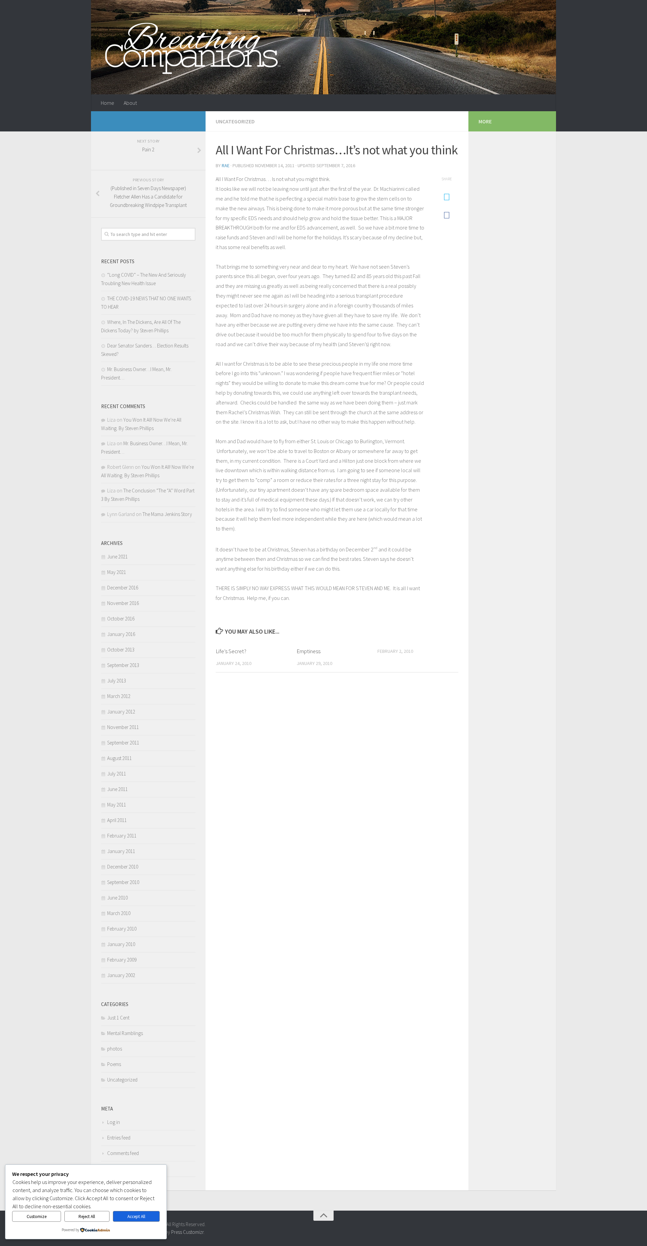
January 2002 (121, 975)
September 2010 (123, 882)
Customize (37, 1216)
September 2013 (123, 665)
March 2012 (118, 696)
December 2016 (122, 587)
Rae (225, 165)
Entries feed (118, 1137)
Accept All (136, 1216)
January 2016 (121, 634)
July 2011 (116, 773)
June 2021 (117, 556)
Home (107, 102)
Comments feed (123, 1153)
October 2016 (120, 618)
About (130, 102)
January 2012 (121, 711)
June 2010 (117, 897)
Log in (113, 1122)
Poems (114, 1064)
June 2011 (117, 789)
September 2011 (123, 742)
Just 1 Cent (118, 1017)
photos (114, 1048)
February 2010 (121, 928)
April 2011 (117, 820)
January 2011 (121, 851)
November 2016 (123, 603)
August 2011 (119, 758)
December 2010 (122, 866)
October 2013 (120, 649)
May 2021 (116, 572)
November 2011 (123, 727)
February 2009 (121, 959)
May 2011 (116, 804)
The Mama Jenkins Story (167, 514)
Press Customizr (187, 1232)
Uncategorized (235, 121)
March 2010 (118, 913)
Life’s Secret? (231, 651)
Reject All (87, 1216)
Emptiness (308, 651)
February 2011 (121, 835)
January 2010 (121, 944)
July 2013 (116, 680)
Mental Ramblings (125, 1033)
